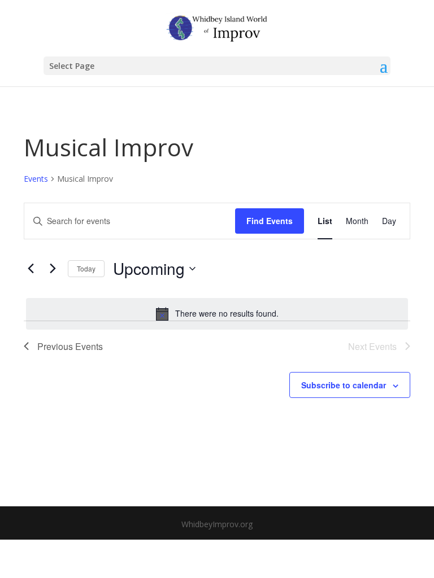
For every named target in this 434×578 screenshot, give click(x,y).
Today (86, 268)
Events (36, 178)
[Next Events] (52, 268)
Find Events (269, 220)
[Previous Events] (30, 268)
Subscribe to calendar (343, 385)
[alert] (217, 314)
